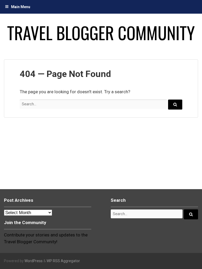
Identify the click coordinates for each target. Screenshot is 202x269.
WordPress (33, 261)
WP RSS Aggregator (63, 261)
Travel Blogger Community (101, 32)
